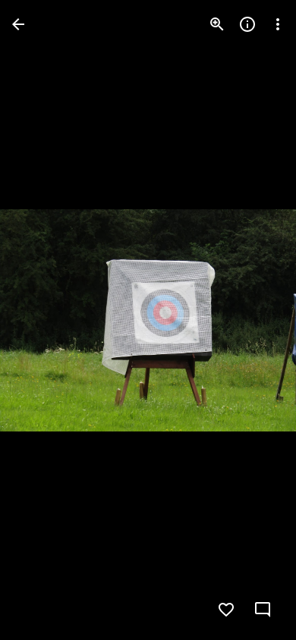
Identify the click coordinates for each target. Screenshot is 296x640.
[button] (42, 320)
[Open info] (247, 24)
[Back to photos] (18, 24)
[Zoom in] (217, 24)
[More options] (278, 24)
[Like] (226, 610)
